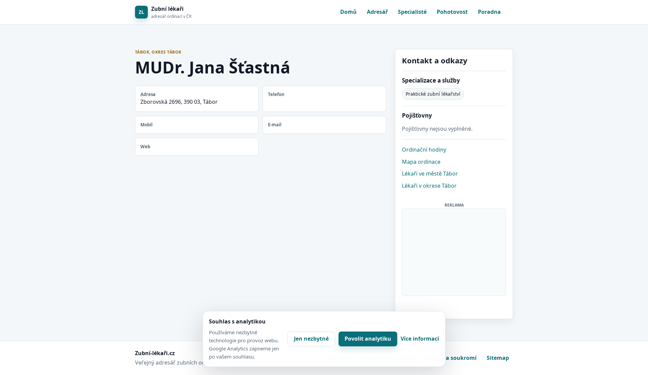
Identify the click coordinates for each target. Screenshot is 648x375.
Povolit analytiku (368, 338)
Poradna (489, 11)
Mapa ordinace (421, 161)
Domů (348, 11)
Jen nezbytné (311, 338)
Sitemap (498, 358)
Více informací (420, 338)
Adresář (377, 11)
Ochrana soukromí (451, 358)
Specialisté (412, 11)
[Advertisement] (454, 251)
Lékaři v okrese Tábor (429, 185)
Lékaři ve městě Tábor (430, 173)
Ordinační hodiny (424, 149)
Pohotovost (452, 11)
